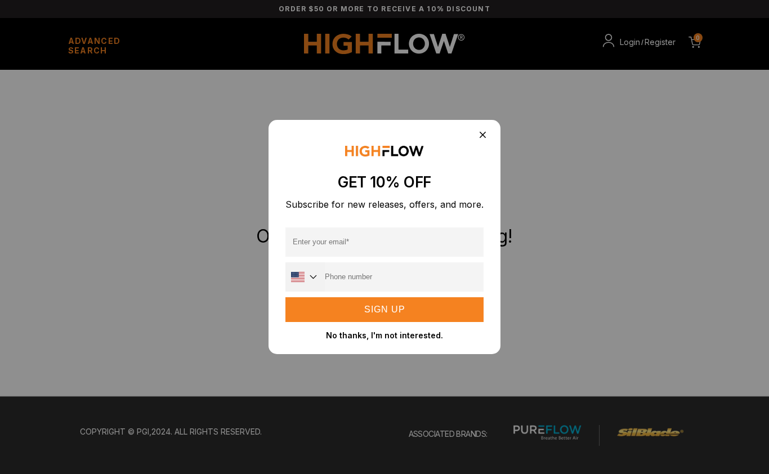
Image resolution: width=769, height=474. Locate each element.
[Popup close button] (482, 135)
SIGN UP (384, 309)
